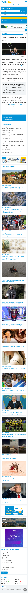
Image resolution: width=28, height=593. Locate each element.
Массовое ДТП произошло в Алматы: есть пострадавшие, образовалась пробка (12, 187)
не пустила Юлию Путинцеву (17, 104)
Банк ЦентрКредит (7, 560)
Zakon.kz (20, 65)
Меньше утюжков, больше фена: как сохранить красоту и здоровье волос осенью (13, 346)
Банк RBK (5, 559)
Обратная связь (22, 591)
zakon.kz (9, 111)
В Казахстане (4, 33)
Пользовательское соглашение (6, 591)
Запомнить (24, 20)
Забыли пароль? (5, 20)
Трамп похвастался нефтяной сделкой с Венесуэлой (12, 500)
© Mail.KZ (2, 589)
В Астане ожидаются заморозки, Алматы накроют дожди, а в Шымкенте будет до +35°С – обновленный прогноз (14, 210)
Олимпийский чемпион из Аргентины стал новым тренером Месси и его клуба (12, 301)
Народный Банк (7, 565)
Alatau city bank (6, 552)
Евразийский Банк (7, 562)
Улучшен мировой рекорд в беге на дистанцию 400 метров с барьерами (14, 390)
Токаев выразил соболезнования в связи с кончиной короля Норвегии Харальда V (12, 412)
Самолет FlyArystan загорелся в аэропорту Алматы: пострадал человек (12, 456)
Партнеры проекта (17, 589)
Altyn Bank (5, 553)
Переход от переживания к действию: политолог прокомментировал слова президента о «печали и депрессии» (14, 233)
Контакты (12, 589)
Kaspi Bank (5, 569)
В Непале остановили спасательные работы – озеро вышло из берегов (13, 279)
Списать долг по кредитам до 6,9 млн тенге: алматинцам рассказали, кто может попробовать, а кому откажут (13, 257)
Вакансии (15, 591)
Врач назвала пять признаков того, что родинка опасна (14, 368)
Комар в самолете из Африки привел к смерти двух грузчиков (13, 478)
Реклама (7, 589)
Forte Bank (5, 557)
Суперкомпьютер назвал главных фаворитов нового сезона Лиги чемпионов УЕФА (13, 324)
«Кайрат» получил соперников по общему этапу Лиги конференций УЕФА (14, 434)
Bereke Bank (6, 555)
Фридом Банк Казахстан (9, 567)
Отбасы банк (6, 564)
